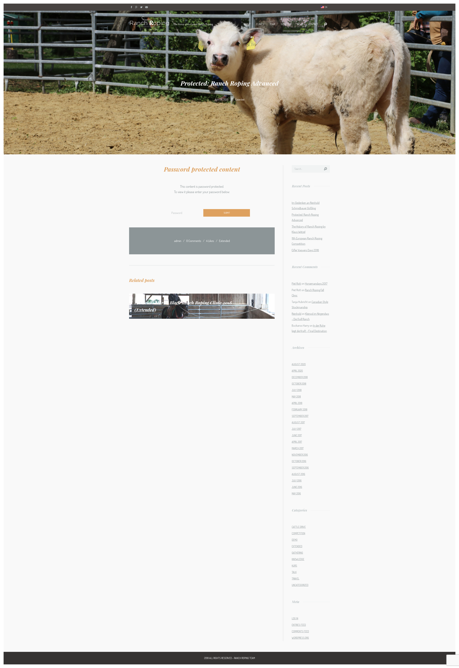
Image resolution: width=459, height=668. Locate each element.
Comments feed (300, 631)
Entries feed (299, 624)
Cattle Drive (299, 526)
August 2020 (299, 364)
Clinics (260, 24)
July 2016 (297, 480)
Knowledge (298, 559)
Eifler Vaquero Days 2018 (305, 250)
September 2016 (300, 467)
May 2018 (296, 396)
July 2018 (297, 390)
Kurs (294, 565)
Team (272, 24)
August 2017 (298, 422)
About (247, 24)
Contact (313, 24)
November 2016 (300, 454)
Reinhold (296, 314)
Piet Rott (296, 283)
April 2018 (297, 403)
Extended (239, 99)
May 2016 (296, 493)
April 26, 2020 (221, 99)
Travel (295, 578)
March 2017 (298, 448)
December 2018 (300, 377)
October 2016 (299, 461)
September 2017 (300, 415)
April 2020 (297, 370)
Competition (298, 533)
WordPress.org (300, 637)
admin (177, 241)
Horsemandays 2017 (316, 283)
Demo (294, 539)
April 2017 (297, 441)
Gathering (297, 552)
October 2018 (299, 383)
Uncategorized (300, 585)
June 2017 (297, 435)
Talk (294, 572)
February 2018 (299, 409)
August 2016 (298, 474)
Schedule (286, 24)
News (300, 24)
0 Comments (193, 241)
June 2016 (297, 487)
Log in (295, 618)
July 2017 (296, 428)
